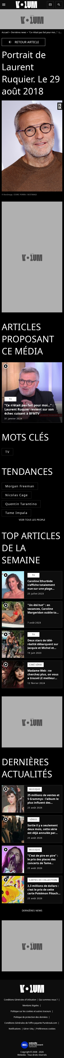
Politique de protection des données (31, 1017)
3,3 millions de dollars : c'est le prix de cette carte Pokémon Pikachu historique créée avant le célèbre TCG (43, 893)
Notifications (15, 1028)
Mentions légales (31, 1005)
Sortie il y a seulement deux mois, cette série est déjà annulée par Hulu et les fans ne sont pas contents (43, 832)
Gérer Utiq (28, 1028)
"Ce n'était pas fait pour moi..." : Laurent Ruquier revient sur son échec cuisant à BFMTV (29, 409)
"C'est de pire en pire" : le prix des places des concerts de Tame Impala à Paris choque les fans (42, 863)
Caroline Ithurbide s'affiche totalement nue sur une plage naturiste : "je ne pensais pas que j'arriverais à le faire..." (42, 590)
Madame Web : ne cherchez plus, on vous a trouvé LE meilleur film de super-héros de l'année (42, 678)
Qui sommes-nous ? (48, 999)
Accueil (5, 32)
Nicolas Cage (16, 495)
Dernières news (18, 32)
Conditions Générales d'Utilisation (20, 999)
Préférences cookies (45, 1028)
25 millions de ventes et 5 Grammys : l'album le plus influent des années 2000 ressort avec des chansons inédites (43, 804)
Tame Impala (16, 513)
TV (7, 452)
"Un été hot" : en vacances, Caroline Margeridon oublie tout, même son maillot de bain (43, 612)
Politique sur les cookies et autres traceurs (31, 1011)
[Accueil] (26, 4)
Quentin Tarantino (21, 504)
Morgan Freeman (19, 486)
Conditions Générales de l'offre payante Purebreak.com (30, 1022)
